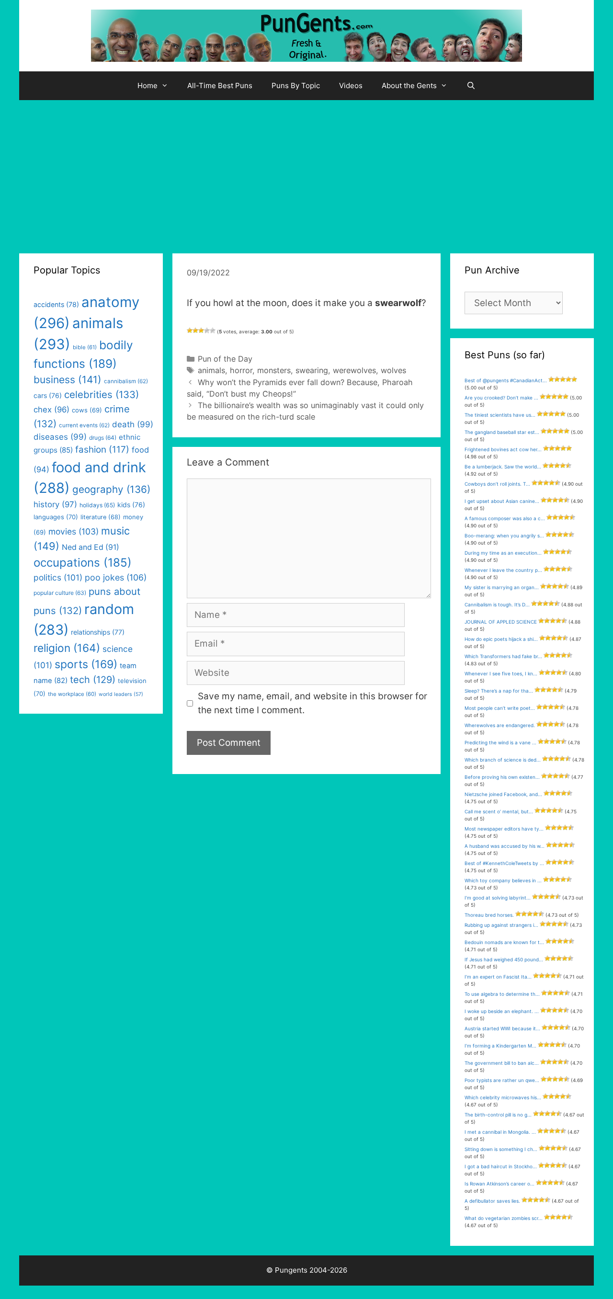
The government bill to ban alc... (502, 1063)
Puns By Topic (296, 85)
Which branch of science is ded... (503, 760)
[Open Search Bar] (471, 85)
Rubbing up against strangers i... (501, 925)
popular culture (60, 592)
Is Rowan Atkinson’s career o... (499, 1183)
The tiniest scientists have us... (500, 415)
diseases (60, 437)
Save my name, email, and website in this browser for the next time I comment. (312, 703)
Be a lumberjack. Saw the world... (503, 466)
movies (73, 531)
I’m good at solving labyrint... (498, 897)
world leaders (121, 694)
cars (48, 395)
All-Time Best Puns (219, 85)
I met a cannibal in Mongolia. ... (500, 1132)
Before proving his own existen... (502, 777)
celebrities (101, 394)
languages (56, 517)
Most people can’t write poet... (500, 708)
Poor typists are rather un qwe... (502, 1080)
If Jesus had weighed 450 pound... (504, 959)
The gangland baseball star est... (502, 432)
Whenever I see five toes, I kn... (501, 673)
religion (67, 647)
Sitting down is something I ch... (501, 1149)
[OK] (201, 330)
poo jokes (116, 577)
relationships (98, 632)
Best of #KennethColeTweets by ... (504, 863)
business (68, 380)
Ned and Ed (90, 547)
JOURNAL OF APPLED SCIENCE (501, 622)
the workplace (72, 694)
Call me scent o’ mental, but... (499, 811)
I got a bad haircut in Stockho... (501, 1166)
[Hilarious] (213, 330)
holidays (97, 505)
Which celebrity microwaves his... (503, 1097)
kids (131, 505)
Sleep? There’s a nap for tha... (499, 691)
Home (147, 85)
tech (92, 679)
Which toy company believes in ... (503, 880)
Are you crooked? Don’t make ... (501, 397)
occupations (83, 563)
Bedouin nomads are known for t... (504, 942)
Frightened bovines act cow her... (503, 449)
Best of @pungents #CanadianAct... (506, 380)
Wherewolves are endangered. (500, 725)
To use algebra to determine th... (502, 994)
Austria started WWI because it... (502, 1028)
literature (100, 517)
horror (241, 370)
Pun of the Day (225, 359)
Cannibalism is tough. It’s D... (497, 604)
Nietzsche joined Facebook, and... (503, 794)
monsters (274, 370)
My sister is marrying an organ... (502, 587)
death (132, 424)
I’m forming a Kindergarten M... (500, 1045)
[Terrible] (190, 330)
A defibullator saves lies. (492, 1201)
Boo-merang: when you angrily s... (504, 535)
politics (58, 577)
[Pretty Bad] (195, 330)
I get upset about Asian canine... (502, 501)
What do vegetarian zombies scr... (504, 1218)
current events (84, 425)
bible (85, 347)
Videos (351, 85)
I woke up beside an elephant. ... (502, 1011)
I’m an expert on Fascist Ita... (498, 977)
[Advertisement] (306, 172)
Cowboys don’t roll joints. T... (497, 484)
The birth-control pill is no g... (498, 1114)
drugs (102, 437)
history (55, 504)
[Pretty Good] (207, 330)
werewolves (354, 370)
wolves (393, 370)
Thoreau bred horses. (489, 915)
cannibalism (126, 381)
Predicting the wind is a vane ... (500, 742)
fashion (102, 449)
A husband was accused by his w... (505, 846)
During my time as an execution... (503, 553)
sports (86, 664)
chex (51, 409)
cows (87, 410)
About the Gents (409, 85)
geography (111, 489)
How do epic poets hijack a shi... (501, 639)
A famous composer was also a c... (505, 518)
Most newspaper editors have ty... (504, 829)
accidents (56, 304)
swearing (311, 370)
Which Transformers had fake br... (503, 656)
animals (211, 370)
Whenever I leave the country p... (503, 570)
